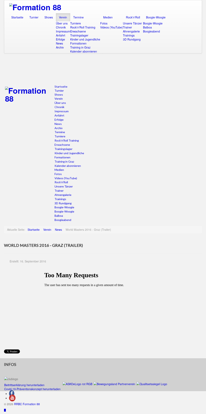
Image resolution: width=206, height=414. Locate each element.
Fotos (103, 23)
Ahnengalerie (131, 31)
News (59, 43)
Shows (48, 17)
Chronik (61, 27)
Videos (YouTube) (111, 27)
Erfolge (60, 39)
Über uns (62, 23)
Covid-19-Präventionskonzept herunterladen (32, 389)
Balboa (147, 27)
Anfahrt (60, 35)
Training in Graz (80, 47)
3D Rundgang (132, 39)
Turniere (75, 23)
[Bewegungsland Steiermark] (114, 384)
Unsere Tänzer (132, 23)
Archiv (60, 47)
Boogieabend (151, 31)
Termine (78, 17)
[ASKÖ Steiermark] (77, 384)
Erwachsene (78, 31)
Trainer (127, 27)
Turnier (33, 17)
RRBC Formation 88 (27, 404)
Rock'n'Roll (133, 17)
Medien (108, 17)
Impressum (63, 31)
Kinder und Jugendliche (85, 39)
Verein (63, 17)
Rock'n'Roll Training (82, 27)
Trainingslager (79, 35)
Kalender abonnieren (83, 51)
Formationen (78, 43)
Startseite (17, 17)
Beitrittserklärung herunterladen (24, 385)
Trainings (129, 35)
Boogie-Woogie (156, 17)
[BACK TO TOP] (5, 410)
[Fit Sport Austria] (151, 384)
